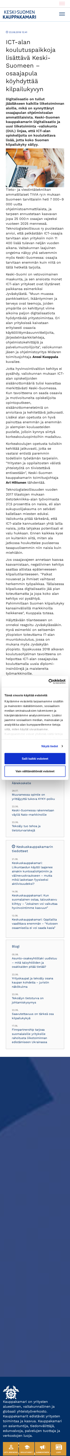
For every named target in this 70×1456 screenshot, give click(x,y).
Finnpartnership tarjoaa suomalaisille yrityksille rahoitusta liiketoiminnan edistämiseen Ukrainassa (29, 1036)
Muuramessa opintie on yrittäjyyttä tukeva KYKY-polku (33, 796)
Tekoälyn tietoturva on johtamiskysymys (28, 1000)
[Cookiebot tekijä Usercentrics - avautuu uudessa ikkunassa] (49, 681)
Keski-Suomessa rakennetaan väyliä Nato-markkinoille (33, 812)
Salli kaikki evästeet (35, 758)
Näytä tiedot (49, 746)
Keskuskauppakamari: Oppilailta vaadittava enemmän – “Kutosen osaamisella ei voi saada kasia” (35, 924)
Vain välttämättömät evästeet (35, 771)
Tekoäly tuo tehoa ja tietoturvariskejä (26, 828)
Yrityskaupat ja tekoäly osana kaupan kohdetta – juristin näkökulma (32, 982)
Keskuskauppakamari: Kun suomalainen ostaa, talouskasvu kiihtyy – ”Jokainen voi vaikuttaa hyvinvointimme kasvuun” (34, 902)
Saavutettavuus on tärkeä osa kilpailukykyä (33, 1016)
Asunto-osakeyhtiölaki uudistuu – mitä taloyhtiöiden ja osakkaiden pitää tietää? (34, 962)
